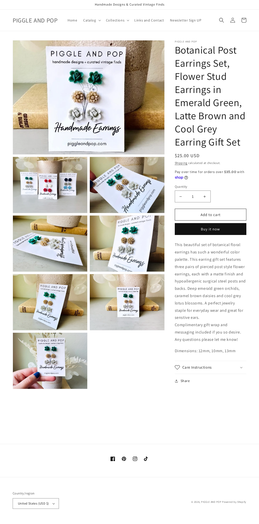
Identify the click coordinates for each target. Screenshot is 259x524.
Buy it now (210, 229)
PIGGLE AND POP (211, 502)
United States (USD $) (33, 503)
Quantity (181, 186)
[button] (91, 20)
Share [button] (185, 380)
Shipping (181, 163)
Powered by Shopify (234, 502)
